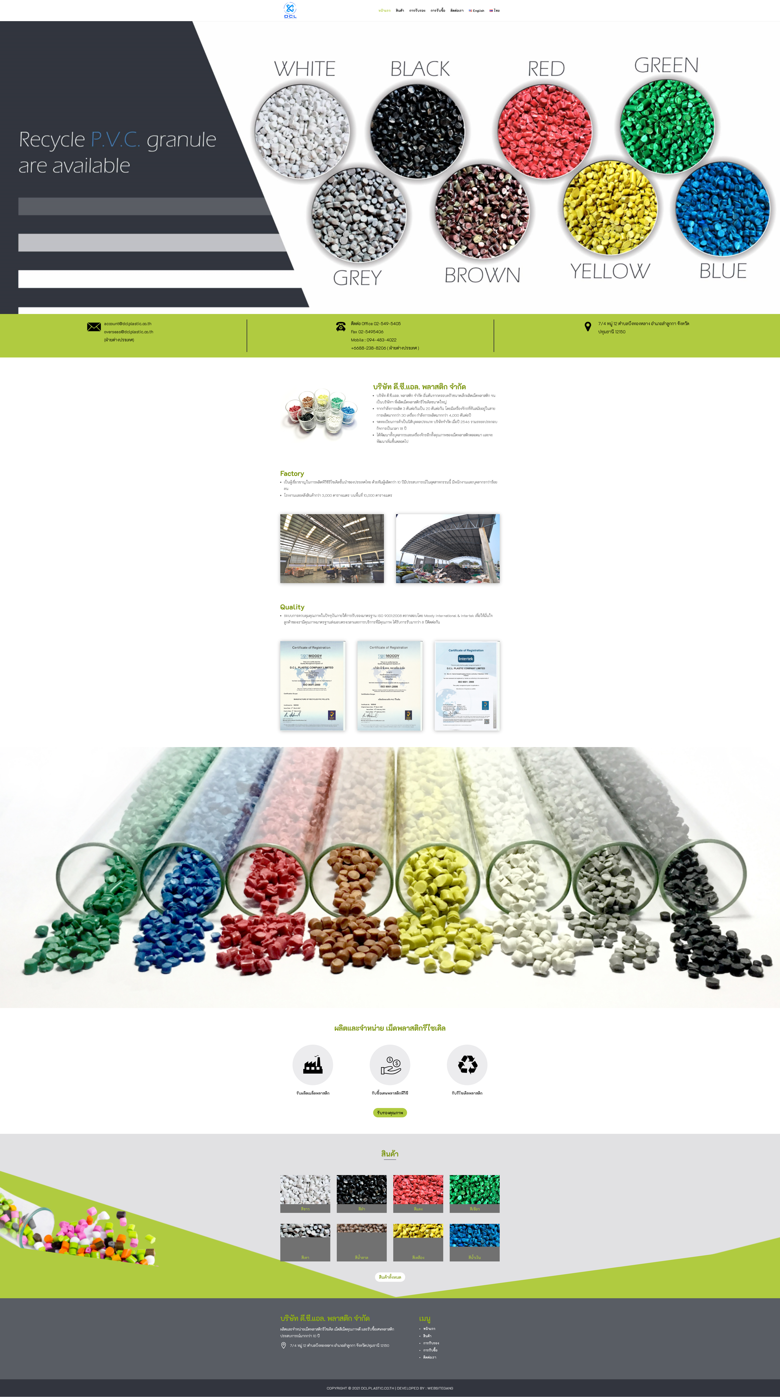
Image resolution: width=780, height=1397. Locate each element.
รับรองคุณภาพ (390, 1112)
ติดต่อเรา (457, 11)
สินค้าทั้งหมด (390, 1277)
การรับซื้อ (438, 11)
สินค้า (400, 11)
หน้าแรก (384, 11)
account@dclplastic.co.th (127, 323)
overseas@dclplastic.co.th (128, 331)
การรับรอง (417, 11)
